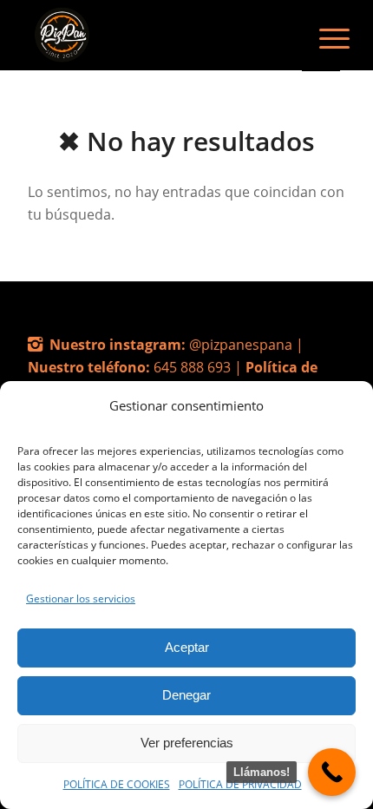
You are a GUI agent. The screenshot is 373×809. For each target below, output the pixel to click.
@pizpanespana (242, 344)
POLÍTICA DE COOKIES (116, 784)
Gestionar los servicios (80, 598)
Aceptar (187, 647)
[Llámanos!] (332, 772)
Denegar (186, 694)
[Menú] (321, 36)
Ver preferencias (187, 742)
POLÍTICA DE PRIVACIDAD (240, 784)
